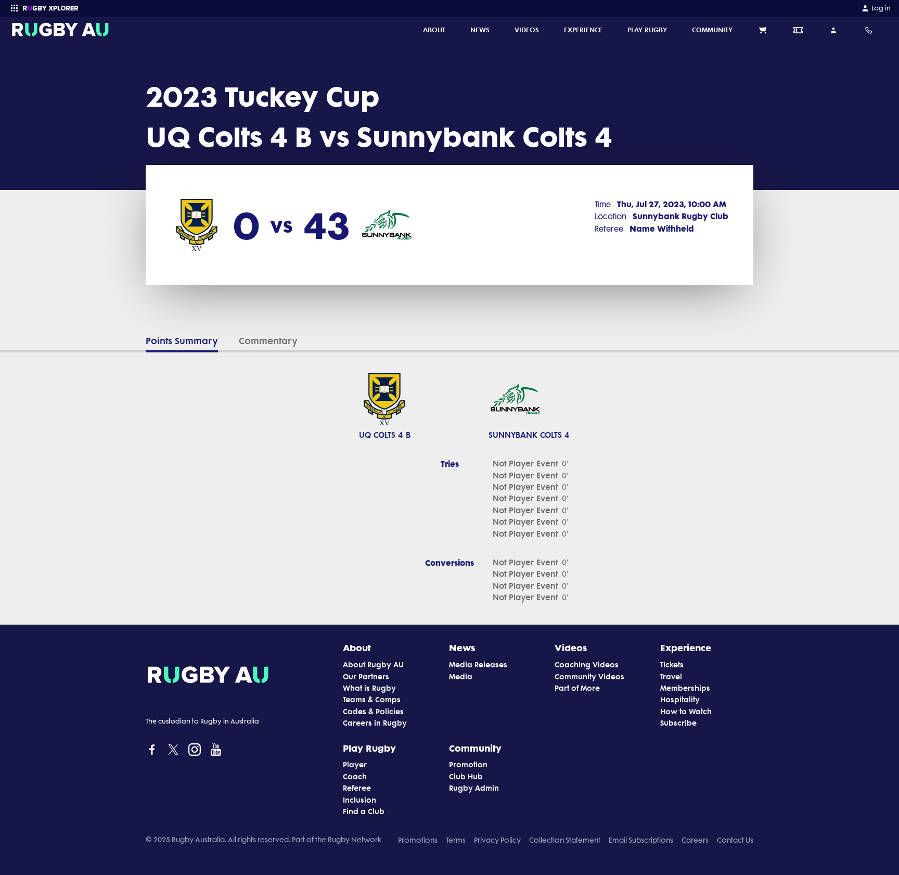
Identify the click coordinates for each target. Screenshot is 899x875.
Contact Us (735, 840)
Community (475, 748)
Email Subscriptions (641, 840)
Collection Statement (564, 840)
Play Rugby (369, 748)
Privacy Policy (497, 840)
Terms (456, 840)
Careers (695, 840)
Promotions (418, 840)
